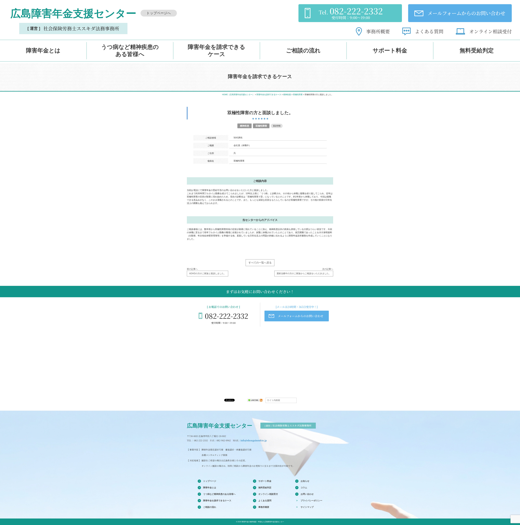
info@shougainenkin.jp (253, 440)
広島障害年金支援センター (219, 426)
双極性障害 (261, 126)
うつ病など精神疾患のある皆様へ (219, 494)
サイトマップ (307, 507)
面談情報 (277, 126)
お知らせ (305, 481)
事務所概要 (263, 507)
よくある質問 (264, 500)
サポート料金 (264, 481)
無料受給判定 (264, 487)
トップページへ (158, 13)
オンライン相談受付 (268, 494)
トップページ (209, 481)
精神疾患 (244, 126)
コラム (304, 487)
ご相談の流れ (209, 507)
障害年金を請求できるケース (217, 500)
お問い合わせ (307, 494)
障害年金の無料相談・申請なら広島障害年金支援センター (263, 522)
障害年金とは (209, 487)
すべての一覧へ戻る (260, 262)
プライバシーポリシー (311, 500)
